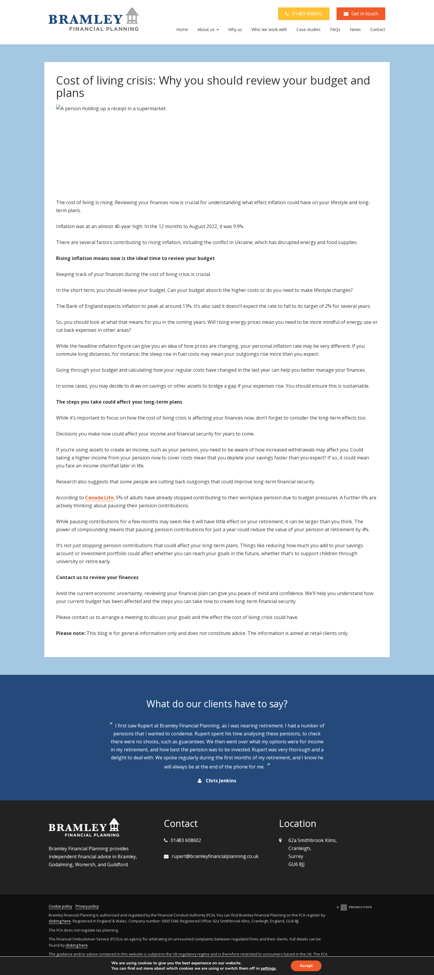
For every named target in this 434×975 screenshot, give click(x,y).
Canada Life (99, 497)
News (355, 29)
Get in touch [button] (364, 13)
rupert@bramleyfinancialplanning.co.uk (215, 856)
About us (207, 29)
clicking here (60, 921)
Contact (377, 29)
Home (182, 29)
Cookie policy (60, 906)
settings (268, 968)
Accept (306, 965)
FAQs (335, 29)
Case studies (308, 29)
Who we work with (269, 29)
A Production (354, 907)
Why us (235, 29)
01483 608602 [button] (307, 13)
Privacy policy (87, 906)
